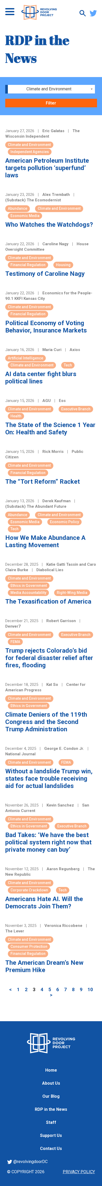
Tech (68, 365)
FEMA (15, 642)
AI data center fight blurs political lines (40, 377)
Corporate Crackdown (29, 890)
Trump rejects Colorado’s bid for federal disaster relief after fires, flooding (49, 658)
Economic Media (24, 216)
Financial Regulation (28, 265)
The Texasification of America (48, 601)
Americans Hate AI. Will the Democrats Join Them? (44, 902)
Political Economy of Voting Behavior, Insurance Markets (46, 326)
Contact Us (51, 1148)
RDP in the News (51, 1109)
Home (51, 1070)
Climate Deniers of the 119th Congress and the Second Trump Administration (46, 722)
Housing (63, 265)
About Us (51, 1083)
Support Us (51, 1135)
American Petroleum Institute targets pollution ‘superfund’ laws (47, 168)
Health (15, 416)
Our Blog (51, 1096)
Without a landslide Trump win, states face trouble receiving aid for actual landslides (49, 779)
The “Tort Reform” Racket (42, 481)
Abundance (17, 208)
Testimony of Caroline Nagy (45, 273)
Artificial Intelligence (25, 358)
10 (90, 989)
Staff (51, 1122)
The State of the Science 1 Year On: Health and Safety (50, 428)
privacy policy (79, 1171)
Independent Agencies (29, 152)
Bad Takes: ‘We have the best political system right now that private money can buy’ (48, 842)
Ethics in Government (28, 585)
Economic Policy (64, 522)
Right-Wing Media (72, 593)
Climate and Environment (29, 145)
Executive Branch (75, 409)
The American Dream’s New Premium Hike (44, 966)
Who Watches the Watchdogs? (49, 224)
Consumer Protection (28, 946)
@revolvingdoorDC (30, 1161)
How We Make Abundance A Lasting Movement (45, 541)
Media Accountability (28, 593)
